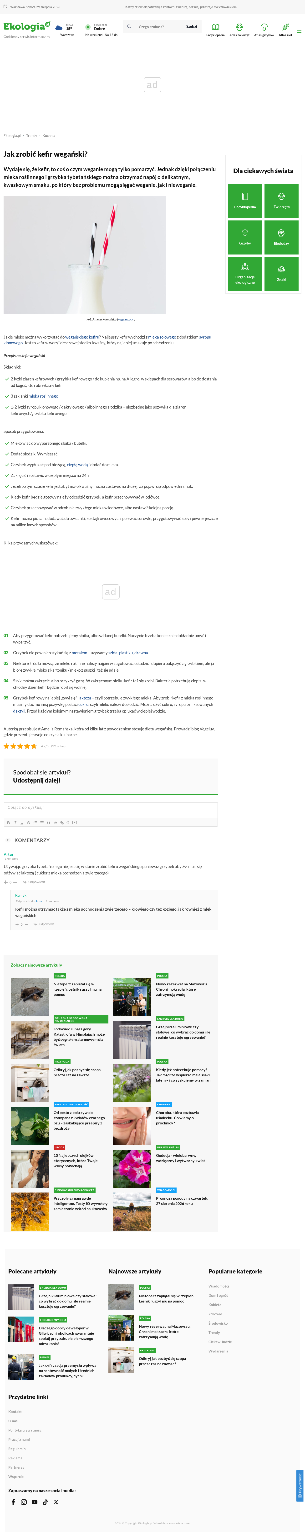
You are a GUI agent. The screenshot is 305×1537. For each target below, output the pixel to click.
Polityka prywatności (25, 1430)
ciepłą (72, 464)
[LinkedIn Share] (202, 775)
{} (68, 822)
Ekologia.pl (12, 135)
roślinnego (49, 396)
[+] (74, 822)
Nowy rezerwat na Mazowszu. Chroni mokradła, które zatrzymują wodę (182, 989)
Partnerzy (16, 1467)
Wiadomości (218, 1286)
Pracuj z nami (19, 1440)
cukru (83, 704)
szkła (112, 652)
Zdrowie (215, 1314)
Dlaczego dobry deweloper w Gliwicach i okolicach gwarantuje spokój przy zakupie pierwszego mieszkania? (66, 1336)
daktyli (19, 711)
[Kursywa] (15, 823)
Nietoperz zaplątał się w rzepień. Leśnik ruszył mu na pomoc (78, 989)
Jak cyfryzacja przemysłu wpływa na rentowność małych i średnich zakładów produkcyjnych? (67, 1370)
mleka (34, 396)
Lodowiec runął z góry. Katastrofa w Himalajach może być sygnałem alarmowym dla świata (79, 1037)
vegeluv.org (125, 319)
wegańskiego (76, 336)
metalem (79, 652)
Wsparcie (16, 1476)
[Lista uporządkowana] (35, 823)
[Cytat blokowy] (48, 823)
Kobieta (214, 1305)
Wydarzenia (218, 1351)
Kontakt (15, 1412)
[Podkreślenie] (22, 823)
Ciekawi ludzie (220, 1342)
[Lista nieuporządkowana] (42, 823)
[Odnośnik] (62, 823)
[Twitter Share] (190, 775)
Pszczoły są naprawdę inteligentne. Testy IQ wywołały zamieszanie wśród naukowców (81, 1203)
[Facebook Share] (177, 775)
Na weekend (93, 35)
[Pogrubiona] (8, 823)
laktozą (84, 697)
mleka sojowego (162, 336)
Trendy (31, 135)
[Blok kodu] (55, 823)
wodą (83, 464)
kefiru (94, 336)
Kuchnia (49, 135)
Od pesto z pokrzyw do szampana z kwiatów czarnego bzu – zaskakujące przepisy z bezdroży (79, 1120)
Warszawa (67, 35)
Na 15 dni (111, 35)
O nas (13, 1421)
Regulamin (17, 1449)
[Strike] (28, 823)
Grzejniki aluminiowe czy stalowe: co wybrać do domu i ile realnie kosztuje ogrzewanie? (183, 1031)
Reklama (15, 1458)
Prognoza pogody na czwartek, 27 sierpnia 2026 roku (182, 1201)
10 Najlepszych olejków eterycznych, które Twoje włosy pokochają (76, 1160)
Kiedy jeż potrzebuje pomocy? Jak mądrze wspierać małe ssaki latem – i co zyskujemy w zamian (183, 1074)
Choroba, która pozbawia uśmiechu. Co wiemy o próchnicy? (177, 1117)
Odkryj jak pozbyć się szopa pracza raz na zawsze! (77, 1072)
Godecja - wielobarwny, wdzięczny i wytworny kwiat (180, 1158)
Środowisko (218, 1323)
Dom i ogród (218, 1295)
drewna (141, 652)
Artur (39, 901)
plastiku (126, 652)
